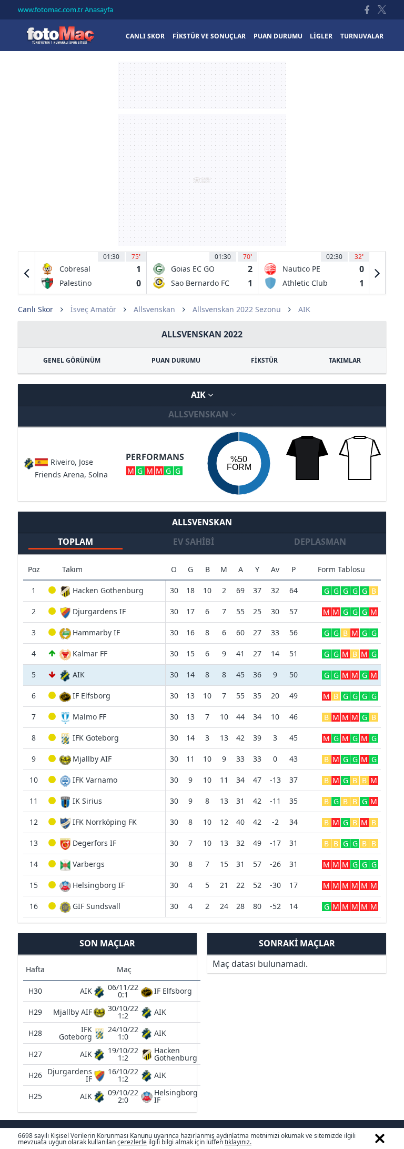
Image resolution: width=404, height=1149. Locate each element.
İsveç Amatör (93, 309)
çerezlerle (132, 1141)
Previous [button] (26, 273)
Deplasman (320, 541)
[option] (91, 273)
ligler (321, 36)
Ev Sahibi (193, 541)
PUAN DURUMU (176, 360)
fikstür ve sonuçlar (209, 36)
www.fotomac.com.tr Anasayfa (65, 9)
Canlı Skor (60, 35)
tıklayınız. (238, 1141)
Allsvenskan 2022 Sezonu (237, 309)
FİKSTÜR (264, 360)
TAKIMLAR (345, 360)
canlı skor (145, 36)
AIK (199, 395)
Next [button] (377, 273)
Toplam (75, 541)
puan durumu (278, 36)
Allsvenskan (154, 309)
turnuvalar (361, 36)
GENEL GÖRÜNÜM (71, 360)
